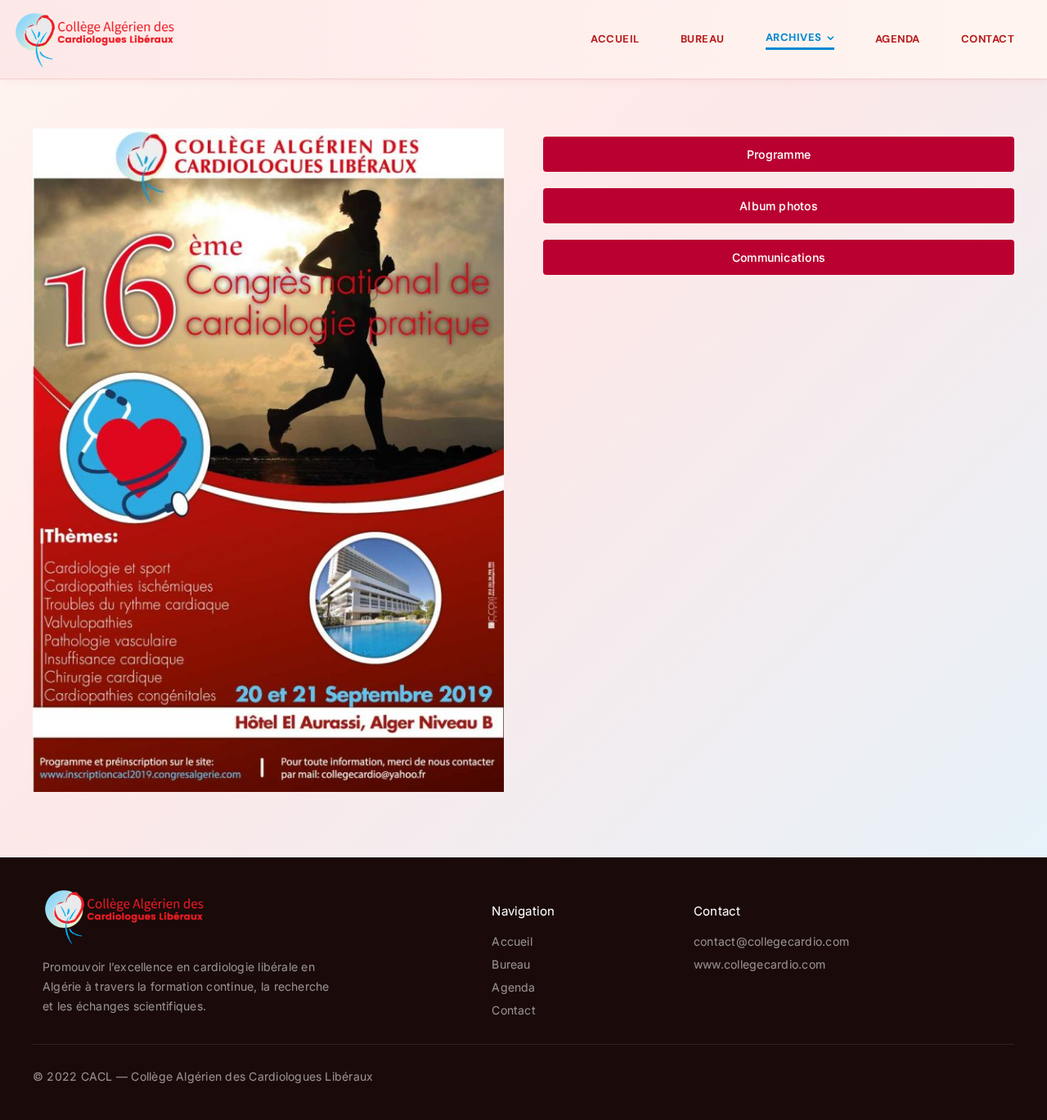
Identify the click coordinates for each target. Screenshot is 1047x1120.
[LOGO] (95, 16)
